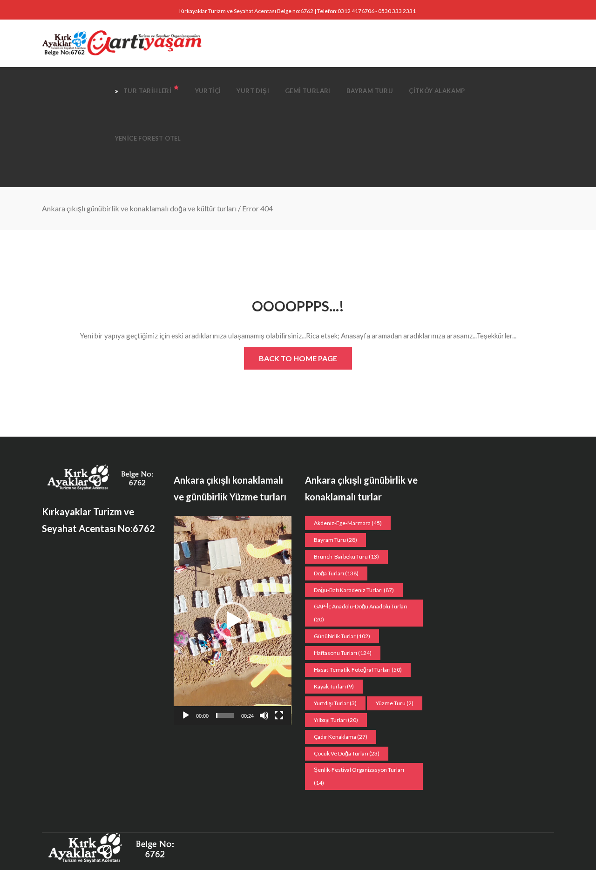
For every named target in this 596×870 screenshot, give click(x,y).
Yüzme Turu (394, 703)
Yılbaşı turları (336, 719)
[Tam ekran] (279, 715)
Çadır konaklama (340, 736)
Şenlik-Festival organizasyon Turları (359, 776)
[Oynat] (185, 715)
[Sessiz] (264, 715)
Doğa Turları (336, 573)
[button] (232, 620)
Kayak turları (334, 686)
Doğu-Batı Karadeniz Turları (354, 590)
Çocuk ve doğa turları (346, 753)
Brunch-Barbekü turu (346, 556)
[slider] (225, 715)
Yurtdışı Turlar (335, 703)
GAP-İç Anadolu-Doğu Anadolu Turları (360, 613)
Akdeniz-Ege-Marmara (348, 522)
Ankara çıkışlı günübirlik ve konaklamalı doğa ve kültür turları (139, 208)
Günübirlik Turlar (342, 636)
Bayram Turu (335, 539)
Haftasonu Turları (343, 652)
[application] (232, 620)
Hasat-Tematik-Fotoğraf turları (358, 669)
